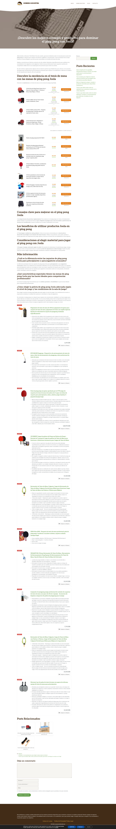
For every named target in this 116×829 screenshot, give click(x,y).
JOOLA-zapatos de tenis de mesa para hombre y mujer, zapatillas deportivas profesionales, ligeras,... (36, 195)
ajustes (56, 827)
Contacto (95, 3)
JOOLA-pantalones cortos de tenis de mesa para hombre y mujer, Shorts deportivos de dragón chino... (35, 176)
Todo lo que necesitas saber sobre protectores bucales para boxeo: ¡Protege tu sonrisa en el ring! (40, 756)
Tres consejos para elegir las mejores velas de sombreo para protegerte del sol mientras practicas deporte (86, 78)
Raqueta (20, 753)
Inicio (72, 3)
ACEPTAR (72, 827)
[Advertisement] (58, 26)
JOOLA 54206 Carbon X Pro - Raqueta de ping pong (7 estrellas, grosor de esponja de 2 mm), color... (35, 111)
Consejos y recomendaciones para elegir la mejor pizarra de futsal (33, 755)
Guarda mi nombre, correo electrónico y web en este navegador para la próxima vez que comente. (43, 791)
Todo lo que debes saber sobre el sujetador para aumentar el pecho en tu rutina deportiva (86, 89)
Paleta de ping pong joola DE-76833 (35, 138)
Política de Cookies (47, 821)
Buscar (78, 56)
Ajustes (88, 827)
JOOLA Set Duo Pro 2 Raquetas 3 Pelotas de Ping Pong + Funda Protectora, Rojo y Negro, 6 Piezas (34, 122)
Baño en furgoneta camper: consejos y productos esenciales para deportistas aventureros (86, 84)
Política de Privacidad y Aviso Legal (63, 821)
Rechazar (81, 827)
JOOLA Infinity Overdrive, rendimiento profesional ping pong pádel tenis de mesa (36, 165)
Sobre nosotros (80, 3)
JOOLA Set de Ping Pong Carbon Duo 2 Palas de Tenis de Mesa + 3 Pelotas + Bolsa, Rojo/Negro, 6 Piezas (36, 90)
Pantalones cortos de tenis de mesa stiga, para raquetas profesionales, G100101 (35, 204)
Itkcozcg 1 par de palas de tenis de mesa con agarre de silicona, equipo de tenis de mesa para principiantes (49, 683)
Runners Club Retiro (31, 3)
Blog (88, 3)
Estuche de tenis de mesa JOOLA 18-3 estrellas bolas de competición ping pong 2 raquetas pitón (35, 156)
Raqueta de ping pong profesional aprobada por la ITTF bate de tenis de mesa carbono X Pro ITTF (35, 147)
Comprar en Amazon (64, 345)
